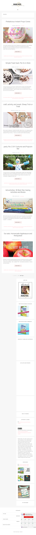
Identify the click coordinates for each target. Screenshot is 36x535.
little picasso (25, 140)
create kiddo (17, 139)
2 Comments (22, 239)
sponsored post (16, 98)
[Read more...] (18, 52)
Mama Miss (18, 4)
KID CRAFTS (13, 140)
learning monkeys (21, 140)
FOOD (11, 97)
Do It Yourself (5, 97)
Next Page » (22, 276)
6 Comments (22, 196)
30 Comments (23, 110)
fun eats (19, 97)
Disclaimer (21, 531)
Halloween (31, 139)
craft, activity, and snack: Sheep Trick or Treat (18, 105)
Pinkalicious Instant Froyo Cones (18, 22)
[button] (18, 10)
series (31, 140)
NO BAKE (30, 97)
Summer (20, 98)
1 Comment (22, 25)
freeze (13, 97)
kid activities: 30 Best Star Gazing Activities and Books (18, 191)
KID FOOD (22, 97)
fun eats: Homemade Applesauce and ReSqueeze (18, 235)
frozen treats (16, 97)
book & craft (9, 139)
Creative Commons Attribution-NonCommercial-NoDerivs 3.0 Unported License (24, 432)
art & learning (5, 139)
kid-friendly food (26, 97)
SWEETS (22, 98)
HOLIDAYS (5, 140)
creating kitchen (22, 139)
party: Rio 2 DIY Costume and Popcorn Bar (18, 148)
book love (12, 139)
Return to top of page (16, 531)
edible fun (8, 97)
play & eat (29, 140)
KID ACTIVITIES (9, 140)
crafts (15, 139)
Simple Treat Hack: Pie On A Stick (18, 63)
